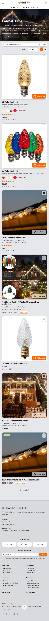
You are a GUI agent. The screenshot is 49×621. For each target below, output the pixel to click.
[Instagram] (3, 614)
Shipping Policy (36, 606)
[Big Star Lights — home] (24, 2)
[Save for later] (44, 57)
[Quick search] (24, 607)
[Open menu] (3, 3)
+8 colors (22, 111)
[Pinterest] (14, 614)
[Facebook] (6, 614)
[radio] (41, 49)
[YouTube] (10, 614)
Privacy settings (6, 609)
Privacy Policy (6, 606)
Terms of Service (16, 606)
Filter (44, 44)
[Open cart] (45, 3)
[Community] (17, 614)
